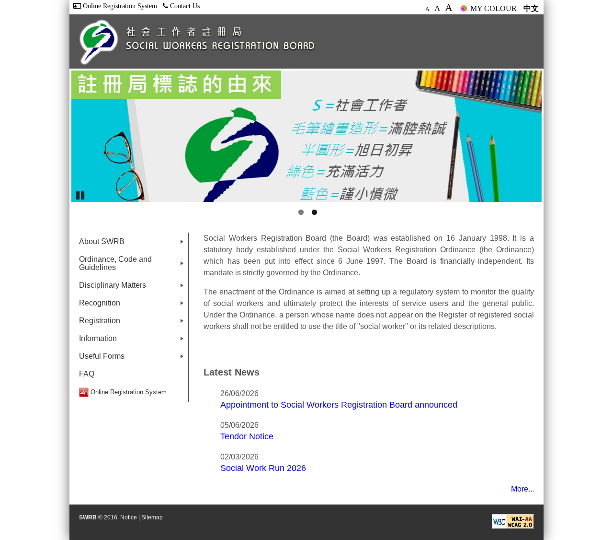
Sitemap (152, 517)
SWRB (88, 517)
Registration (133, 323)
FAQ (86, 374)
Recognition (133, 305)
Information (133, 340)
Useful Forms (133, 358)
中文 (531, 8)
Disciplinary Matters (133, 287)
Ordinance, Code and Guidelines (133, 265)
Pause (81, 195)
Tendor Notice (246, 436)
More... (522, 489)
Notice (128, 517)
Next (556, 136)
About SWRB (133, 243)
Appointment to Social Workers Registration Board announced (338, 404)
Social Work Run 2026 (263, 468)
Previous (57, 136)
